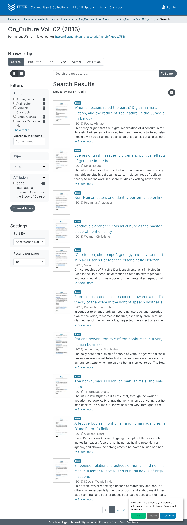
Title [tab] (50, 62)
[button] (17, 7)
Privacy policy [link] (107, 522)
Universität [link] (67, 19)
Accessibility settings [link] (83, 522)
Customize (168, 515)
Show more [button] (21, 130)
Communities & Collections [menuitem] (49, 7)
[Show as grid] (21, 73)
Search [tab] (16, 62)
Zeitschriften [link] (46, 19)
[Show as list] (14, 73)
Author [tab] (76, 62)
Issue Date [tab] (34, 62)
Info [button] (100, 7)
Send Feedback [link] (128, 522)
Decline (153, 515)
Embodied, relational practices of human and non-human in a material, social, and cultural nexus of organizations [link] (120, 471)
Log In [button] (172, 7)
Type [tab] (62, 62)
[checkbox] (14, 99)
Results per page (26, 253)
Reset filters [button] (24, 208)
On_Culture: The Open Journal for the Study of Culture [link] (97, 19)
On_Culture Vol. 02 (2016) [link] (138, 19)
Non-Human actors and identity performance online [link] (118, 197)
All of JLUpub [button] (81, 7)
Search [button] (169, 73)
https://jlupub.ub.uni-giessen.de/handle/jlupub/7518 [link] (90, 36)
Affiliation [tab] (94, 62)
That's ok (138, 515)
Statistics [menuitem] (116, 7)
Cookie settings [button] (58, 522)
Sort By (19, 233)
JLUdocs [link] (27, 19)
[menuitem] (83, 7)
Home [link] (12, 19)
